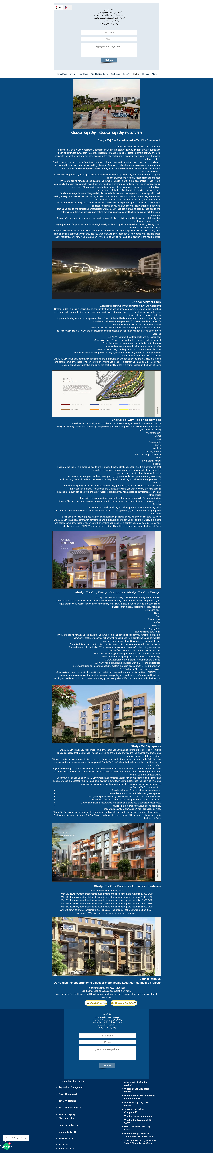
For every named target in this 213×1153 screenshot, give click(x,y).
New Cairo (147, 1143)
